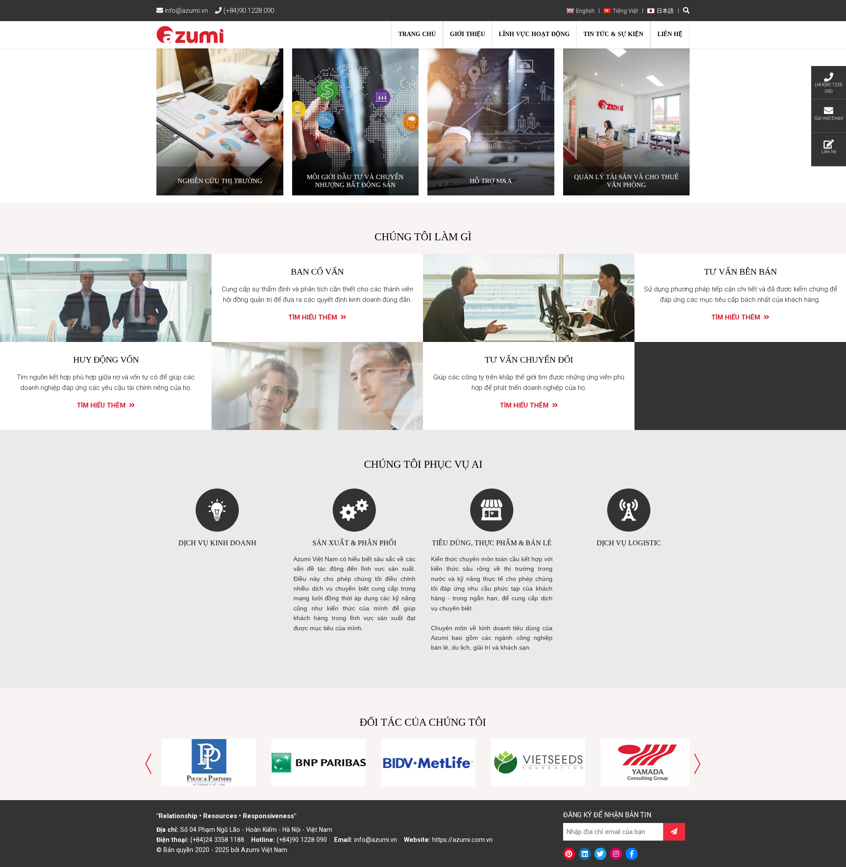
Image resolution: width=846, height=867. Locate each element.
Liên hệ (670, 34)
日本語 (665, 10)
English (585, 10)
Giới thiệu (467, 34)
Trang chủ (417, 34)
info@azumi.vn (185, 11)
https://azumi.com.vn (462, 839)
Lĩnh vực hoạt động (534, 34)
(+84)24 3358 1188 (217, 839)
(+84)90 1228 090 (248, 11)
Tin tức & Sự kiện (613, 34)
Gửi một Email (828, 118)
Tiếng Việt (625, 10)
